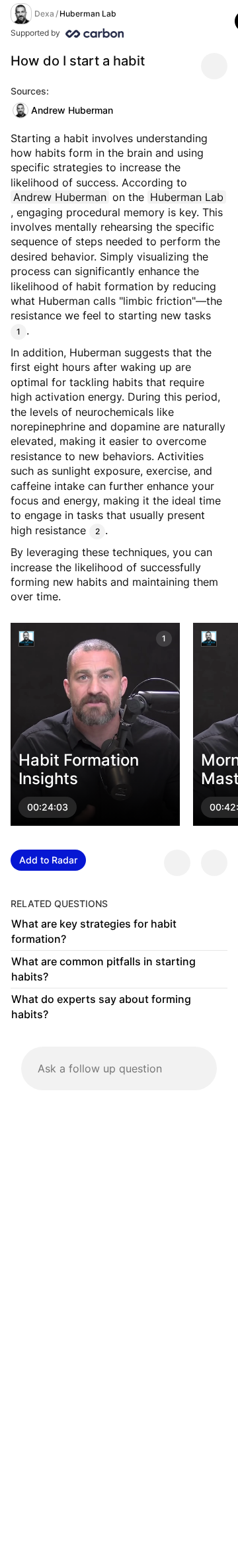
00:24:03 (47, 807)
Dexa (44, 14)
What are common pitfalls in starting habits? (103, 969)
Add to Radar (48, 859)
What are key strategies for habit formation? (94, 931)
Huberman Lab (88, 14)
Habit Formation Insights (79, 769)
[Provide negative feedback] (214, 863)
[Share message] (214, 66)
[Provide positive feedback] (177, 863)
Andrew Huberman (72, 110)
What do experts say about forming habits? (101, 1007)
